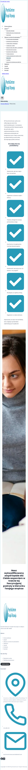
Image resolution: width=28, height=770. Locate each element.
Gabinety (6, 64)
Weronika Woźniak (10, 31)
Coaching (8, 60)
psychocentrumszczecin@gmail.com (12, 754)
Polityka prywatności (8, 660)
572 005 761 (6, 728)
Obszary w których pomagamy (11, 641)
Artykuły (6, 68)
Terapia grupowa (10, 54)
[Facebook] (2, 759)
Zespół (5, 640)
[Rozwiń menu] (2, 98)
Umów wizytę (5, 73)
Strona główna (8, 26)
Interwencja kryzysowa (11, 49)
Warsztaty (8, 58)
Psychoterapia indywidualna (12, 39)
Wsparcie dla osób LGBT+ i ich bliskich (14, 47)
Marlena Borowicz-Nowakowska (13, 33)
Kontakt (6, 70)
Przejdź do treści (5, 1)
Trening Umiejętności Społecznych (13, 56)
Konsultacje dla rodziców (11, 52)
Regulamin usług (7, 658)
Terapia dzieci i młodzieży (12, 43)
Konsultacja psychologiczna (12, 41)
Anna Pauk (8, 35)
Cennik (6, 66)
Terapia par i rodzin (10, 45)
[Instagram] (4, 759)
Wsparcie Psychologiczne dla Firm (13, 62)
